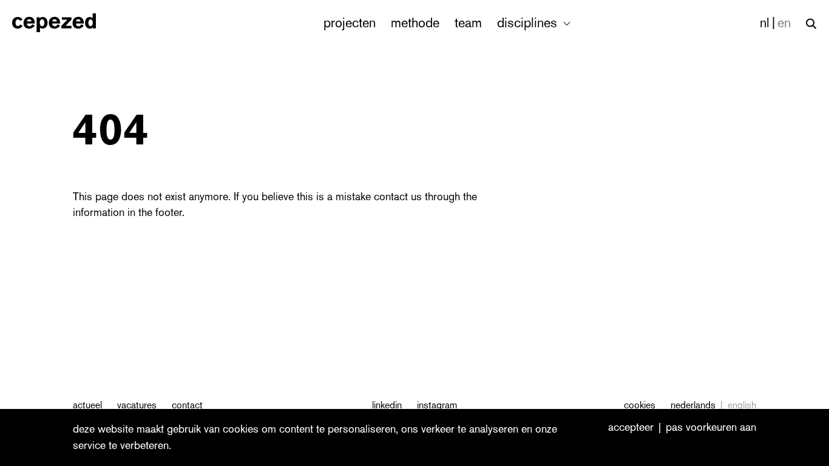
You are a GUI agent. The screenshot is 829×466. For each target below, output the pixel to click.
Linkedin (387, 405)
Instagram (437, 405)
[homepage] (67, 22)
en (784, 23)
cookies (639, 405)
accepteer (631, 427)
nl (765, 23)
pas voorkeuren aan (711, 427)
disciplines (529, 23)
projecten (349, 23)
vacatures (137, 405)
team (468, 23)
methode (415, 23)
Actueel (87, 405)
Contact (187, 405)
